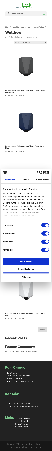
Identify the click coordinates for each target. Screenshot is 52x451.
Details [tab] (26, 180)
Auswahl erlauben (26, 269)
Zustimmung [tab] (9, 180)
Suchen (42, 330)
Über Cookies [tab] (42, 180)
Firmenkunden (22, 427)
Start (7, 27)
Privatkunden (22, 424)
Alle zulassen (26, 261)
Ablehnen (26, 277)
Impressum (24, 418)
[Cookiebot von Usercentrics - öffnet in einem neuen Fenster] (37, 172)
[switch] (45, 233)
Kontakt (25, 421)
